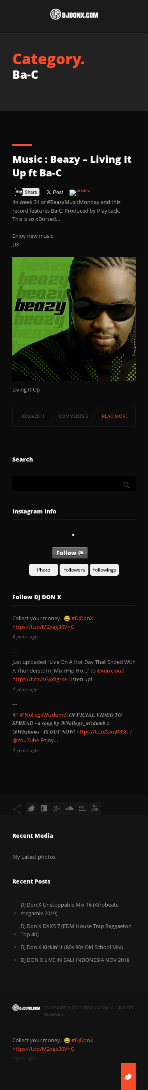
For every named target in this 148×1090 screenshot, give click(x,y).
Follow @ (69, 553)
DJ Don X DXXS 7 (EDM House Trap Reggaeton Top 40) (76, 930)
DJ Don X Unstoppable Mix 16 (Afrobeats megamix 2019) (69, 909)
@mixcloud (111, 670)
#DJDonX (82, 618)
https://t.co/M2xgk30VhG (43, 627)
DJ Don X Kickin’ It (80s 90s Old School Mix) (72, 947)
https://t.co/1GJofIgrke (39, 679)
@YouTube (25, 740)
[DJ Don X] (74, 16)
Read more (115, 416)
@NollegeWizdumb (43, 714)
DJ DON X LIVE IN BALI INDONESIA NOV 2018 (75, 959)
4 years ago (25, 636)
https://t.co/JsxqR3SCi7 (104, 731)
